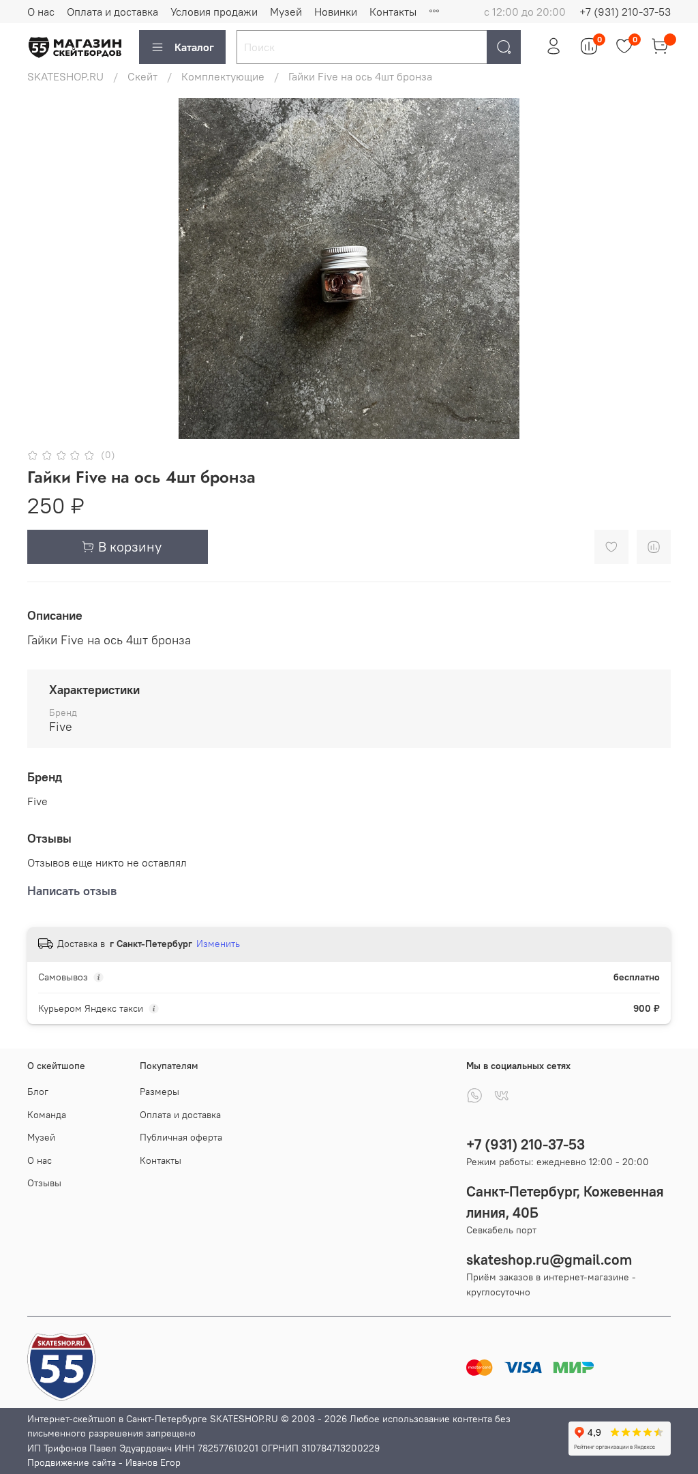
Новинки (335, 11)
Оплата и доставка (112, 11)
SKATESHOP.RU (65, 76)
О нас (41, 11)
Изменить (218, 943)
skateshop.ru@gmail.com (549, 1259)
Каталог (194, 47)
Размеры (159, 1091)
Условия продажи (214, 11)
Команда (46, 1115)
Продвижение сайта (71, 1462)
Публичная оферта (181, 1137)
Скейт (142, 76)
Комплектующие (222, 76)
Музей (286, 11)
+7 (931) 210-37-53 (625, 11)
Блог (37, 1091)
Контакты (392, 11)
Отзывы (44, 1183)
